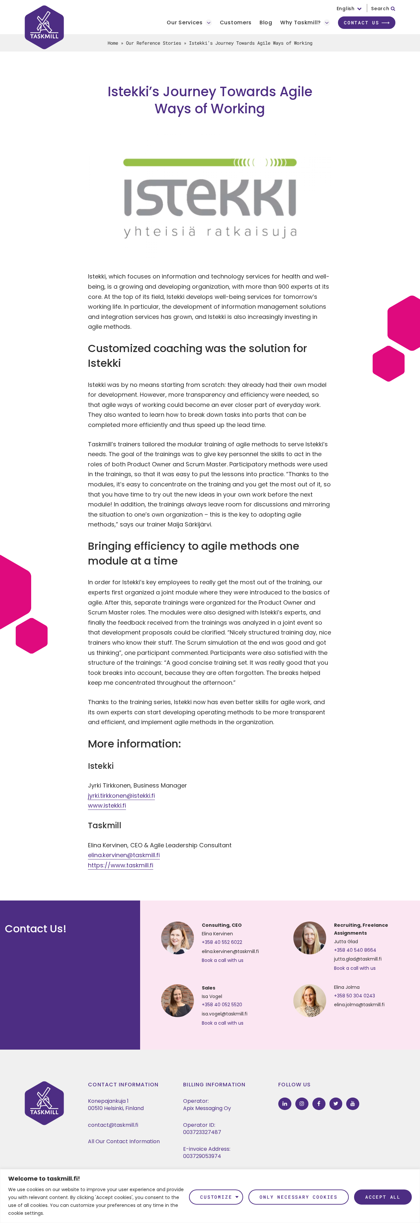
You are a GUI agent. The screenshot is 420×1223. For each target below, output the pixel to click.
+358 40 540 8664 (355, 950)
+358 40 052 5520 (222, 1004)
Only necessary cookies (299, 1197)
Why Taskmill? (300, 22)
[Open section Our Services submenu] (208, 22)
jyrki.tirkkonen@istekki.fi (121, 795)
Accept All (383, 1197)
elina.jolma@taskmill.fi (359, 1004)
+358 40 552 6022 (222, 942)
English (346, 8)
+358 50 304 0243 (354, 995)
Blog (266, 22)
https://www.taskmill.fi (120, 865)
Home (113, 43)
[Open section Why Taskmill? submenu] (327, 22)
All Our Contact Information (124, 1141)
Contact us (361, 22)
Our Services (184, 22)
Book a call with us (222, 960)
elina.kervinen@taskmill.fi (124, 855)
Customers (236, 22)
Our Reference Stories (153, 43)
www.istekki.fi (107, 805)
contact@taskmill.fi (113, 1125)
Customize (216, 1197)
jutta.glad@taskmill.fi (358, 959)
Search (381, 8)
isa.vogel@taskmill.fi (224, 1014)
